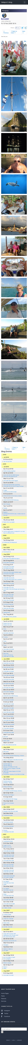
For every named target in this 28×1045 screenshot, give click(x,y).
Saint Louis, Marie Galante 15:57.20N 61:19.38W (12, 772)
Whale (4, 894)
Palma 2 (5, 967)
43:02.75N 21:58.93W (8, 600)
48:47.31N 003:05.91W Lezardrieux (11, 484)
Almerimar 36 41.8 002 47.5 (9, 940)
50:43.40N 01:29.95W (8, 562)
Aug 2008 (6, 554)
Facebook (7, 1016)
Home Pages (5, 993)
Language (19, 1040)
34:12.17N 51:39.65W (8, 691)
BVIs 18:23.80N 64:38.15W (9, 744)
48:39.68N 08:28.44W (8, 577)
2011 (4, 524)
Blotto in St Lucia (7, 847)
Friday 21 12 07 (7, 845)
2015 (4, 464)
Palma (4, 968)
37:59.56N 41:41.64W (8, 671)
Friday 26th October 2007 (9, 933)
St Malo (5, 490)
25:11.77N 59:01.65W (8, 716)
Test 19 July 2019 (7, 461)
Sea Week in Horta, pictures (9, 616)
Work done (5, 751)
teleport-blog (6, 2)
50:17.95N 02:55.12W (8, 568)
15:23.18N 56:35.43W (8, 860)
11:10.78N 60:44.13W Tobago (10, 799)
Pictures (5, 830)
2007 (4, 834)
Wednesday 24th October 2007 (10, 935)
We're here (5, 653)
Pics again (5, 950)
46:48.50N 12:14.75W (8, 583)
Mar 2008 (6, 807)
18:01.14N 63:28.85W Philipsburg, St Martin (13, 755)
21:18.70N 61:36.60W (8, 728)
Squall (4, 884)
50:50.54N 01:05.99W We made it (11, 558)
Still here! (5, 736)
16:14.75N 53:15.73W (8, 866)
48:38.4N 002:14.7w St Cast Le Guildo (12, 495)
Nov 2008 (6, 547)
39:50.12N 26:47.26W (8, 608)
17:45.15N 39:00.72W (8, 895)
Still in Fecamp (6, 504)
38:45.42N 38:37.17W (8, 667)
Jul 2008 (6, 619)
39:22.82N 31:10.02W (8, 649)
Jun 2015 (6, 517)
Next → (23, 32)
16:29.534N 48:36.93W (9, 875)
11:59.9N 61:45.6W (7, 815)
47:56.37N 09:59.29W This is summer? (12, 579)
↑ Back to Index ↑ (14, 32)
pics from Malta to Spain (9, 957)
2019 (4, 454)
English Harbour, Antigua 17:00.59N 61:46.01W (11, 769)
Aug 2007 (6, 971)
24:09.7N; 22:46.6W (8, 918)
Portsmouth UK (7, 551)
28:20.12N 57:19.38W (8, 708)
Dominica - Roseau (7, 782)
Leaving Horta (6, 612)
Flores (4, 641)
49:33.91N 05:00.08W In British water (12, 572)
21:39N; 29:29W (7, 908)
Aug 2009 (6, 538)
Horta (4, 629)
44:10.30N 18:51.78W (8, 594)
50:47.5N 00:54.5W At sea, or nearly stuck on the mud (14, 514)
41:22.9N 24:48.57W (8, 604)
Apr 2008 (6, 777)
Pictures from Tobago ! (8, 795)
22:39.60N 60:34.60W (8, 724)
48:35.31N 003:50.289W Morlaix (11, 475)
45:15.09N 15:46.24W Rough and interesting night (13, 590)
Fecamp (5, 508)
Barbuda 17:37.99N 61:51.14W (10, 766)
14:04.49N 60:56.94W (8, 851)
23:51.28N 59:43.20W (8, 720)
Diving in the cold (7, 623)
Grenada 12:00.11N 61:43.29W (10, 811)
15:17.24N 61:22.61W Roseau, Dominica (12, 790)
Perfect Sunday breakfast (9, 471)
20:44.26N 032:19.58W (9, 903)
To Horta (5, 637)
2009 (4, 535)
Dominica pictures (7, 781)
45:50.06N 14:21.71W (8, 587)
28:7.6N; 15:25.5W (7, 927)
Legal (13, 1040)
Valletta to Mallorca (8, 949)
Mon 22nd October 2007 (9, 936)
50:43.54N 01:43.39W (8, 566)
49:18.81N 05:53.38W (8, 573)
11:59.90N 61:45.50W (8, 831)
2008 (4, 545)
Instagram (7, 1010)
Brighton (5, 512)
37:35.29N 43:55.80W (8, 675)
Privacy (8, 1040)
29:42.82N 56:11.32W (8, 704)
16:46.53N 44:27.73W (8, 883)
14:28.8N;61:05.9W (8, 841)
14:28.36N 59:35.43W (8, 855)
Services (3, 1001)
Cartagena (5, 944)
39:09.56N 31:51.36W (8, 656)
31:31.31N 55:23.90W (8, 700)
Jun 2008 (6, 659)
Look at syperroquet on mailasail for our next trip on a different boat (14, 532)
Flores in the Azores (8, 655)
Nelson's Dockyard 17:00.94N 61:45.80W (13, 759)
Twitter (6, 1013)
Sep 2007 (6, 953)
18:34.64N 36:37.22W (8, 899)
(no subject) (6, 881)
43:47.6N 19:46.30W (8, 596)
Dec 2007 (6, 837)
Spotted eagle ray (7, 763)
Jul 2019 (6, 457)
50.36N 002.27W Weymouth (10, 542)
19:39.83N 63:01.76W (8, 732)
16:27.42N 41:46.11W (8, 890)
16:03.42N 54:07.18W (8, 864)
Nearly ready (6, 740)
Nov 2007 (6, 910)
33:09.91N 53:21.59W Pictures (10, 695)
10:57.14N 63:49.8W (8, 822)
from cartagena (7, 958)
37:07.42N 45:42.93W (8, 679)
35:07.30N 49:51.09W (8, 687)
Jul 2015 (6, 466)
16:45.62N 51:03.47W (8, 870)
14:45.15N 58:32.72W (8, 856)
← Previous (6, 32)
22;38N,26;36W (7, 914)
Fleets (3, 996)
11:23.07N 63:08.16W (8, 826)
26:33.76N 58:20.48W (8, 712)
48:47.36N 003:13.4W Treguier (10, 480)
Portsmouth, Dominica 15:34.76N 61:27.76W (13, 774)
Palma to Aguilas (7, 962)
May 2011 (6, 527)
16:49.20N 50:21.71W (8, 871)
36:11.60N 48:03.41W (8, 683)
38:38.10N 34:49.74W (8, 663)
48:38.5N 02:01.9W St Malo (10, 491)
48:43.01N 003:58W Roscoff (10, 476)
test (4, 804)
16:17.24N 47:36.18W (8, 877)
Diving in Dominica (7, 786)
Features (3, 998)
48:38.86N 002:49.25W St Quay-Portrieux (13, 486)
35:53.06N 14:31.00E (8, 975)
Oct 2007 (6, 929)
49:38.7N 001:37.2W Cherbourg (10, 500)
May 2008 (6, 747)
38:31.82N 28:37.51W (8, 633)
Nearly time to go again (8, 522)
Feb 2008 (6, 818)
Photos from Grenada (8, 803)
